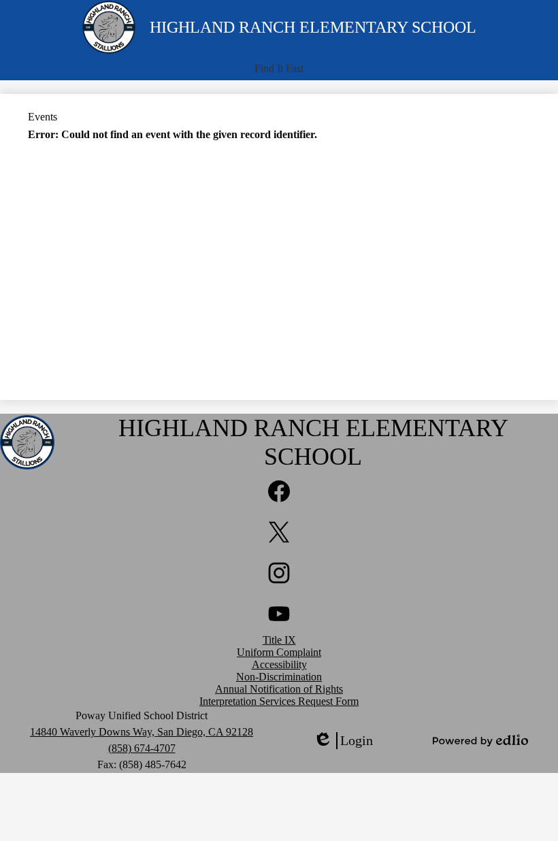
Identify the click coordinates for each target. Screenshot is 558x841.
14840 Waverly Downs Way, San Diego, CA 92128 (141, 732)
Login (343, 741)
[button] (279, 68)
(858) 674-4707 (142, 748)
